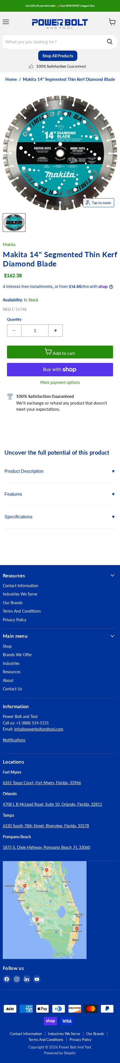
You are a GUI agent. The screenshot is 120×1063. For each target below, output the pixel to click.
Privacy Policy (14, 619)
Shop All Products (57, 55)
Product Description (24, 471)
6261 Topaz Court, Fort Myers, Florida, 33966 (42, 782)
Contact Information (20, 585)
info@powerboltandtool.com (38, 729)
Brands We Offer (17, 654)
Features (13, 494)
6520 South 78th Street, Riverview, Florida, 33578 (46, 825)
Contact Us (12, 688)
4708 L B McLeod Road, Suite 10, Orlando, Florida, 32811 (52, 804)
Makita (9, 244)
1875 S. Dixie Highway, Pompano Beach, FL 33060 (46, 847)
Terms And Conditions (22, 611)
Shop (7, 646)
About (8, 680)
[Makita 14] (14, 223)
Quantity (14, 319)
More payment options (60, 382)
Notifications (14, 740)
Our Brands (13, 602)
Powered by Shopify (60, 1053)
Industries (11, 663)
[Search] (109, 41)
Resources (11, 671)
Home (11, 79)
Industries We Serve (20, 594)
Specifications (18, 516)
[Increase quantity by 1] (56, 330)
